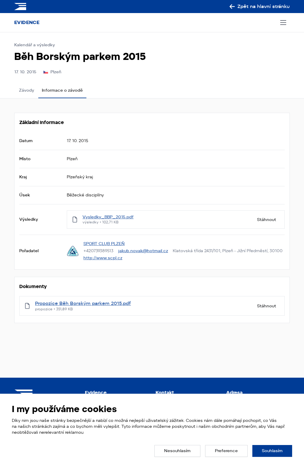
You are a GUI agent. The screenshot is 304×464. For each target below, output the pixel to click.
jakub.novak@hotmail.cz (143, 250)
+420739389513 (98, 250)
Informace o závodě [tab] (62, 90)
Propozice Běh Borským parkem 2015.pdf (83, 303)
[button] (177, 451)
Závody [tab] (26, 90)
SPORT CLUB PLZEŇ (104, 243)
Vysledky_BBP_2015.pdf (108, 216)
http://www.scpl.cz (102, 257)
